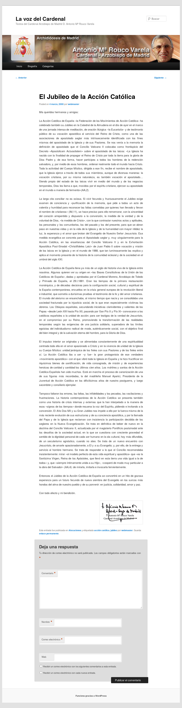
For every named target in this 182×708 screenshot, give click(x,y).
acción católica (101, 530)
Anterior (21, 77)
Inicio (19, 66)
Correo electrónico (52, 639)
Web (44, 656)
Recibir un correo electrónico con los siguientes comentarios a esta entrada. (79, 666)
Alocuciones (75, 530)
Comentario (49, 573)
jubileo (114, 530)
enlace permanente (49, 533)
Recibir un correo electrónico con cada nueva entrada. (69, 672)
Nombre (47, 622)
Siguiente (160, 77)
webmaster (73, 104)
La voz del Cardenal (40, 18)
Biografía (32, 66)
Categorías (48, 66)
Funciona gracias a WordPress (91, 695)
